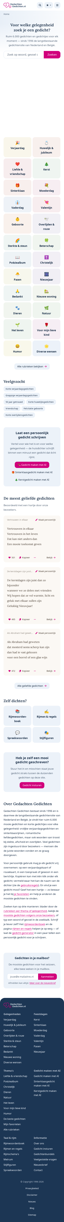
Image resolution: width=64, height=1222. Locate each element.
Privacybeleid (32, 1188)
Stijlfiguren (10, 1164)
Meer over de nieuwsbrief (42, 982)
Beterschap (10, 1046)
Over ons (39, 1143)
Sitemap (32, 1214)
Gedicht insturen (32, 785)
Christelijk (9, 1086)
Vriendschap (12, 408)
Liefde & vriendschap (15, 1076)
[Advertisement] (32, 99)
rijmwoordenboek (34, 924)
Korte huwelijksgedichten (41, 401)
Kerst (37, 1019)
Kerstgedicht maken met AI (45, 1093)
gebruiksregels (29, 885)
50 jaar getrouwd (14, 401)
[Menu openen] (57, 5)
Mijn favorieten (12, 1124)
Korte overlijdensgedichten (19, 415)
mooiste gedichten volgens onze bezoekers (29, 915)
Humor (8, 1113)
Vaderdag (39, 1035)
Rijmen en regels (13, 1148)
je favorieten (21, 894)
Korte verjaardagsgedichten (20, 388)
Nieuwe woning (12, 1057)
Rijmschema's (11, 1154)
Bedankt (8, 1051)
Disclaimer (32, 1194)
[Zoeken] (40, 5)
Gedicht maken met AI (46, 1076)
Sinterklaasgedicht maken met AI (44, 1083)
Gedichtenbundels (44, 1154)
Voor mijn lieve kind (15, 1108)
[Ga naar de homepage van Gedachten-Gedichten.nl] (15, 5)
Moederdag (40, 1030)
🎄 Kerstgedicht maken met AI (32, 479)
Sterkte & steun (12, 1041)
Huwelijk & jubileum (15, 1025)
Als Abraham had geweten (20, 633)
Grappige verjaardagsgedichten (22, 395)
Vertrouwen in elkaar (17, 519)
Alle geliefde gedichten (30, 685)
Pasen (37, 1046)
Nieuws (32, 1201)
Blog (32, 1208)
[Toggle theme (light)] (48, 5)
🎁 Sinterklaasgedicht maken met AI (32, 472)
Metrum (8, 1159)
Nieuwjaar (39, 1051)
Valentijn (39, 1041)
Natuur (8, 1097)
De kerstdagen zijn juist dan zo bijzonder (27, 571)
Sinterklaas (40, 1025)
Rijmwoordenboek (14, 1143)
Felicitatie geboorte (33, 408)
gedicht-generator (23, 933)
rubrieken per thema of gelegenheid (25, 911)
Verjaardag (10, 1019)
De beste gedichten (14, 1119)
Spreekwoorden (13, 1170)
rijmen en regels (22, 928)
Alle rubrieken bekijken (30, 366)
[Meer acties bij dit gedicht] (34, 558)
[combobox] (24, 54)
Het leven (9, 1102)
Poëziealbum (11, 1081)
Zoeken (52, 54)
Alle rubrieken (11, 1129)
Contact (38, 1170)
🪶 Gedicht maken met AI (32, 464)
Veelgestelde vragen (45, 1159)
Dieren (7, 1092)
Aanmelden (47, 976)
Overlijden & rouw (14, 1035)
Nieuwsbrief (40, 1164)
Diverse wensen (12, 1062)
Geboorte (9, 1030)
